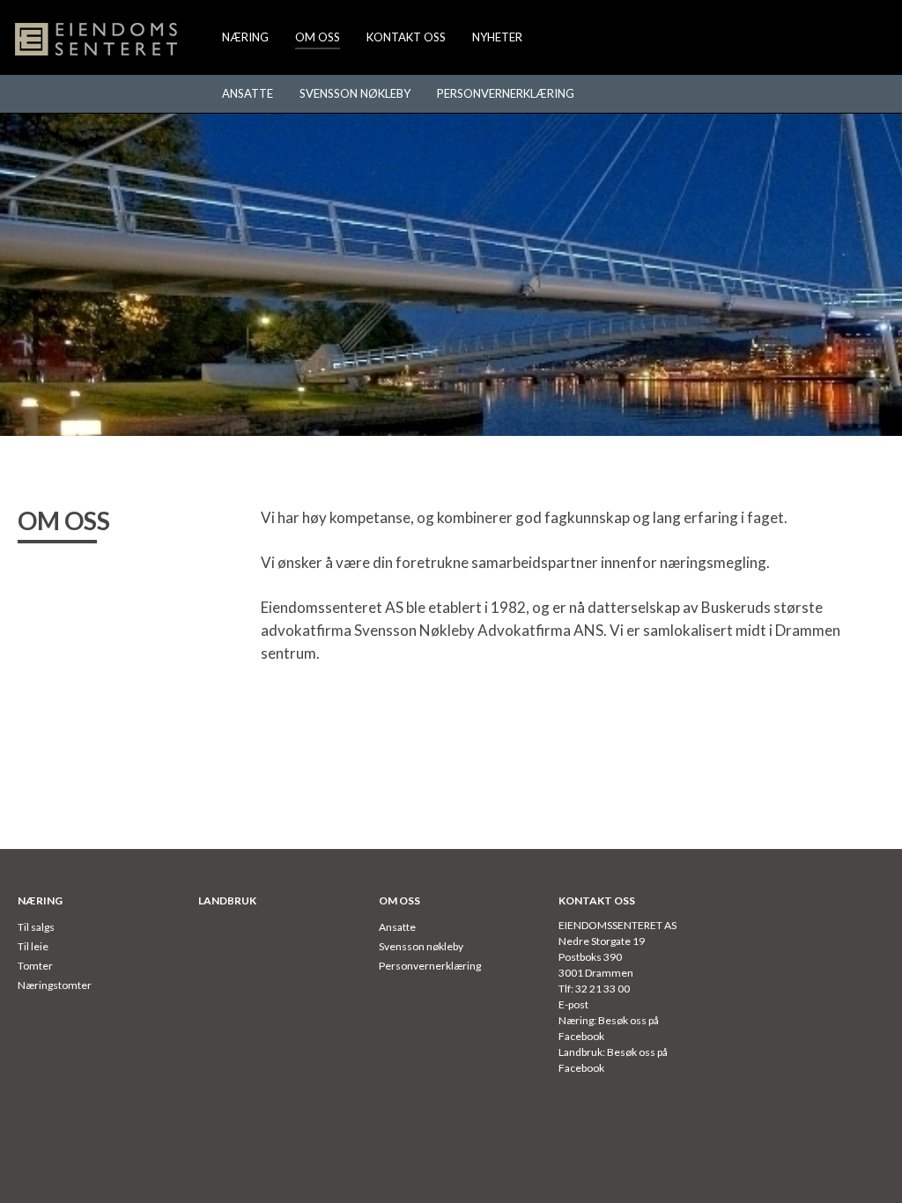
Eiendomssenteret (97, 39)
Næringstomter (55, 985)
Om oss (317, 37)
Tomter (35, 965)
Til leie (33, 946)
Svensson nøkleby (354, 93)
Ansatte (247, 93)
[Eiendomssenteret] (97, 39)
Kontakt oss (406, 37)
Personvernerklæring (505, 93)
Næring (245, 37)
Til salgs (36, 927)
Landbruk (227, 900)
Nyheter (497, 37)
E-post (573, 1004)
